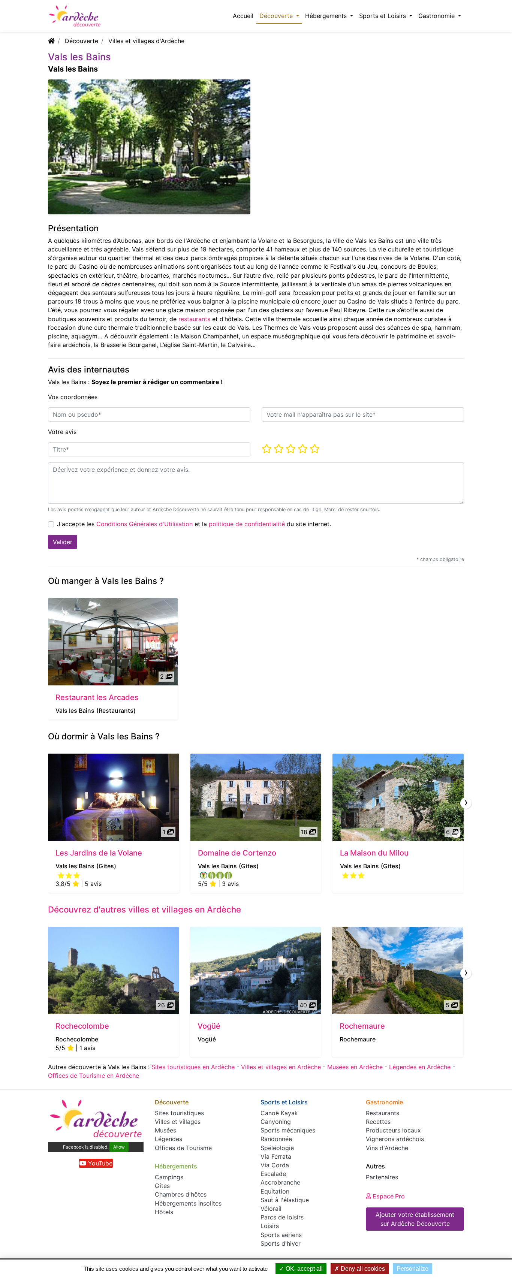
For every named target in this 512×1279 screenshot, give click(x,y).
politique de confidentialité (247, 524)
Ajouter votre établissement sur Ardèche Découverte (415, 1219)
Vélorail (270, 1208)
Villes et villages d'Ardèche (146, 41)
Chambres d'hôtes (181, 1194)
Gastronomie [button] (437, 15)
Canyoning (275, 1121)
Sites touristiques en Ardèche (193, 1067)
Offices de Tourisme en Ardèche (93, 1075)
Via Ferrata (275, 1156)
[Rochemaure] (397, 970)
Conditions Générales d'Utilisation (144, 524)
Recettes (378, 1121)
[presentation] (466, 803)
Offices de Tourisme (183, 1148)
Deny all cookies (362, 1269)
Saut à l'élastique (284, 1200)
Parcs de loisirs (282, 1217)
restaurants (194, 319)
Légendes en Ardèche (420, 1067)
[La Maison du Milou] (398, 797)
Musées (165, 1130)
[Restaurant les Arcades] (113, 641)
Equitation (274, 1191)
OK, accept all (303, 1269)
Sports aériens (281, 1235)
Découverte (81, 41)
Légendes (168, 1139)
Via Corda (274, 1165)
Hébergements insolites (188, 1203)
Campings (169, 1177)
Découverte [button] (277, 15)
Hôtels (164, 1212)
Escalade (273, 1173)
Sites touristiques (179, 1113)
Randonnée (276, 1139)
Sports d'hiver (280, 1243)
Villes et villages (178, 1121)
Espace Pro (388, 1196)
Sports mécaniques (287, 1130)
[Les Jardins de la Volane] (113, 797)
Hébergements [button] (327, 15)
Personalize (412, 1269)
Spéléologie (277, 1148)
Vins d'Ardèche (387, 1148)
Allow (119, 1147)
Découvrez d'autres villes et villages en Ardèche (144, 909)
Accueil (243, 15)
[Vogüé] (255, 970)
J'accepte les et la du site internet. (194, 524)
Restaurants (382, 1113)
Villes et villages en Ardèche (281, 1067)
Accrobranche (280, 1182)
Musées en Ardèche (355, 1067)
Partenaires (382, 1177)
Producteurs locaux (393, 1130)
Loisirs (269, 1226)
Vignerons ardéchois (395, 1139)
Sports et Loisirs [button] (383, 15)
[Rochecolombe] (113, 970)
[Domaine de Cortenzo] (256, 797)
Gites (162, 1185)
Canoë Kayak (279, 1113)
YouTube (99, 1163)
